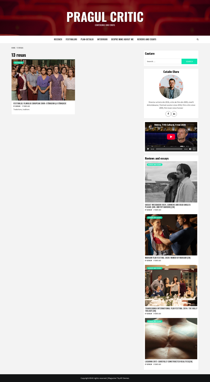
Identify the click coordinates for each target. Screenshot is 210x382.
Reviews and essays (146, 39)
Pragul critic (105, 16)
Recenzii (58, 39)
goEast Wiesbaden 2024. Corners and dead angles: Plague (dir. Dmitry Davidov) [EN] (168, 206)
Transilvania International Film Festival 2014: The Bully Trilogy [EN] (171, 309)
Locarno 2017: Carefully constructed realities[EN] (168, 361)
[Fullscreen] (194, 149)
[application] (171, 136)
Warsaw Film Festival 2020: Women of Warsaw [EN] (167, 257)
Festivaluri (71, 39)
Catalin (18, 106)
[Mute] (190, 149)
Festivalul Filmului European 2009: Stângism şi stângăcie (39, 103)
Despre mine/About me (122, 39)
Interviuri (102, 39)
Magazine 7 (113, 378)
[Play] (148, 149)
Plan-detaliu (87, 39)
